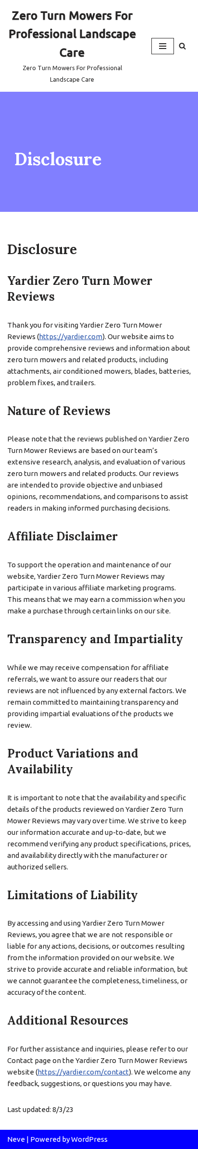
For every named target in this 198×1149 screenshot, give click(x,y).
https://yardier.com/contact (83, 1072)
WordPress (89, 1139)
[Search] (182, 45)
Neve (16, 1139)
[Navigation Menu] (162, 46)
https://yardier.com (70, 336)
